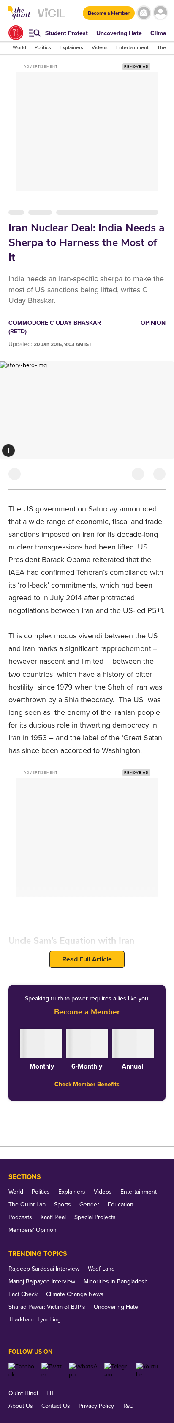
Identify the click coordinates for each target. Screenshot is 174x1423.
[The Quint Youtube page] (147, 1371)
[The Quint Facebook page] (21, 1371)
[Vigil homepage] (51, 17)
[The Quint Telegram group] (117, 1371)
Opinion (153, 323)
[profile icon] (160, 12)
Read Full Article (87, 959)
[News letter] (143, 12)
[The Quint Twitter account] (52, 1371)
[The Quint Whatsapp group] (83, 1371)
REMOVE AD (136, 66)
